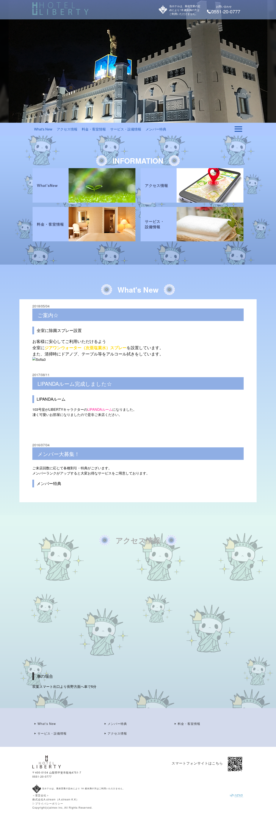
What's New (43, 129)
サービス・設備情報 (125, 129)
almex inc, (56, 807)
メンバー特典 (156, 129)
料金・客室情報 (94, 129)
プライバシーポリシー (49, 803)
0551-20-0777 (42, 776)
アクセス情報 (67, 129)
